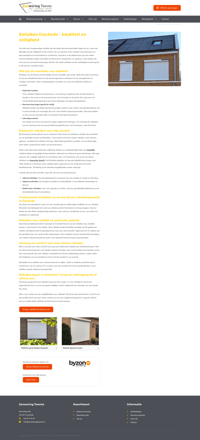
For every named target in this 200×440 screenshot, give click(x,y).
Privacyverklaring (57, 436)
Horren (76, 19)
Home (158, 24)
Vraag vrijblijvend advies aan (36, 309)
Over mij (93, 19)
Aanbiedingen (130, 19)
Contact (165, 19)
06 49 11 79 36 (29, 418)
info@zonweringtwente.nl (34, 422)
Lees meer (31, 379)
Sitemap (47, 436)
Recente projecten (110, 19)
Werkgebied (147, 19)
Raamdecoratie (58, 19)
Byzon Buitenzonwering (37, 366)
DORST (78, 436)
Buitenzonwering (34, 19)
